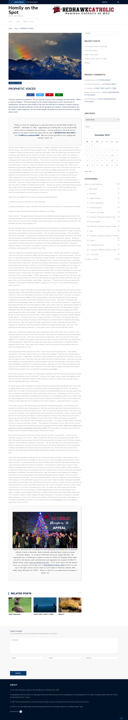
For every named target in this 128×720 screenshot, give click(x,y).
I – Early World (92, 189)
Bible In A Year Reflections (93, 184)
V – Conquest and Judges (95, 212)
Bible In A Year (28, 21)
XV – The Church (92, 254)
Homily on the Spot (23, 10)
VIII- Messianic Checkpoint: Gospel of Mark (101, 226)
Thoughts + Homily (15, 83)
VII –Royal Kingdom (93, 222)
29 (107, 165)
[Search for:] (108, 2)
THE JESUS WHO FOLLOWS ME (95, 47)
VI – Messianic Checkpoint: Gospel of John (101, 217)
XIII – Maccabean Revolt (95, 245)
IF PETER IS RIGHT (91, 51)
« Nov (86, 171)
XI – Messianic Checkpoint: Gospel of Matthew (103, 236)
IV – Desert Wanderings (95, 203)
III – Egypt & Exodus (94, 198)
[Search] (118, 2)
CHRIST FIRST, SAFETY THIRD (43, 614)
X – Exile (90, 231)
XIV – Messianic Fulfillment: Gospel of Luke (101, 250)
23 (112, 160)
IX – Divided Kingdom (94, 208)
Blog (18, 21)
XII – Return (91, 240)
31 (117, 165)
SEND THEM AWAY (32, 2)
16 (112, 155)
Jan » (90, 171)
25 (87, 165)
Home (10, 21)
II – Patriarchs (91, 194)
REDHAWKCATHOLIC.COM (54, 565)
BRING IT (61, 614)
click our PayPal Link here (39, 562)
